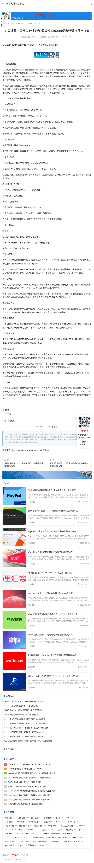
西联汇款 (16, 837)
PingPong (52, 826)
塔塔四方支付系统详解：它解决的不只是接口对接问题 (25, 701)
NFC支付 (20, 822)
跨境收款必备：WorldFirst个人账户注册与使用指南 (50, 572)
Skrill (74, 837)
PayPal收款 (33, 822)
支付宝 (26, 837)
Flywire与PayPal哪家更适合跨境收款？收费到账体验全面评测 (30, 791)
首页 (12, 23)
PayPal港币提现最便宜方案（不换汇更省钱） (21, 706)
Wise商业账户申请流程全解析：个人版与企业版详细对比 (52, 614)
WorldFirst (9, 830)
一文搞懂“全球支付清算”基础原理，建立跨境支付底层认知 (28, 764)
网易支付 (77, 841)
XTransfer (50, 837)
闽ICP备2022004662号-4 (15, 859)
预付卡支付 (71, 818)
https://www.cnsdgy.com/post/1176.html (30, 450)
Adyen (82, 837)
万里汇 (80, 830)
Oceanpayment (80, 833)
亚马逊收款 (42, 841)
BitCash (42, 845)
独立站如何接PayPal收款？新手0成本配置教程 (22, 715)
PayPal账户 (72, 822)
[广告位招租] (47, 16)
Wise (20, 830)
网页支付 (21, 818)
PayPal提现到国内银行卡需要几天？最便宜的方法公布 (25, 732)
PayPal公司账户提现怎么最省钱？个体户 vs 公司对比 (24, 719)
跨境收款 (47, 818)
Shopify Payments (26, 841)
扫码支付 (34, 818)
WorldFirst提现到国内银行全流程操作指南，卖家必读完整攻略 (28, 741)
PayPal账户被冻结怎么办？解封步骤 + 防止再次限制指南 (26, 728)
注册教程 (30, 23)
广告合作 (15, 855)
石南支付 (26, 37)
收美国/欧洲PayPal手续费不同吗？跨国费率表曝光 (23, 710)
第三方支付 (43, 830)
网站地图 (24, 855)
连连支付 (69, 830)
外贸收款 (8, 822)
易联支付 (8, 845)
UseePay (54, 841)
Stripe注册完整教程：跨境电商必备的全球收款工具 (50, 634)
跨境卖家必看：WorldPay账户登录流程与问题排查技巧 (52, 655)
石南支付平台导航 (15, 3)
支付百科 (21, 23)
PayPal (59, 818)
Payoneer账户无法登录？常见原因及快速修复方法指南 (52, 531)
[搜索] (91, 3)
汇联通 (9, 414)
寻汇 (6, 837)
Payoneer (59, 822)
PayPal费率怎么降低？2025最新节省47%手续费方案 (24, 736)
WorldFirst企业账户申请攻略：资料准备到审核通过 (50, 552)
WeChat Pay (63, 837)
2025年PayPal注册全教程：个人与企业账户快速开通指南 (53, 676)
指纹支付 (46, 822)
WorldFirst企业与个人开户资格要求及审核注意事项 (50, 593)
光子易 (18, 845)
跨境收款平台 (24, 826)
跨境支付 (66, 833)
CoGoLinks (29, 833)
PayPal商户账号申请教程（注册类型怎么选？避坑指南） (52, 490)
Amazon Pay (10, 841)
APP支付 (8, 818)
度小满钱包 (30, 845)
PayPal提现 (56, 830)
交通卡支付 (37, 837)
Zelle (19, 833)
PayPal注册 (42, 833)
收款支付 (8, 833)
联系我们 (5, 855)
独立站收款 (38, 826)
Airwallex (30, 830)
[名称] (47, 475)
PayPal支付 (9, 826)
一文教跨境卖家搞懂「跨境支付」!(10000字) (23, 769)
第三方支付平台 (67, 826)
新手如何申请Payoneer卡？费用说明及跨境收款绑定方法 (53, 511)
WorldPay (55, 833)
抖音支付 (66, 841)
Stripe (80, 826)
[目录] (86, 3)
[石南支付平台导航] (3, 3)
